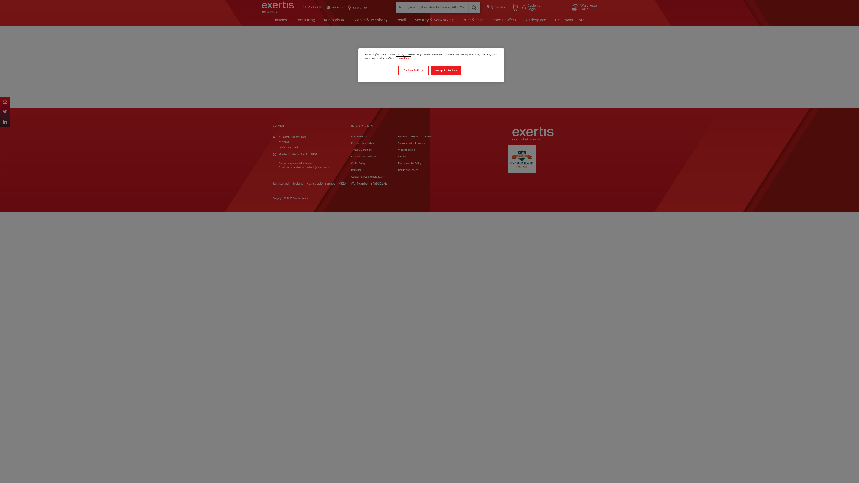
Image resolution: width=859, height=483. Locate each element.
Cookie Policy (403, 58)
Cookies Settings (413, 70)
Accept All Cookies (446, 70)
